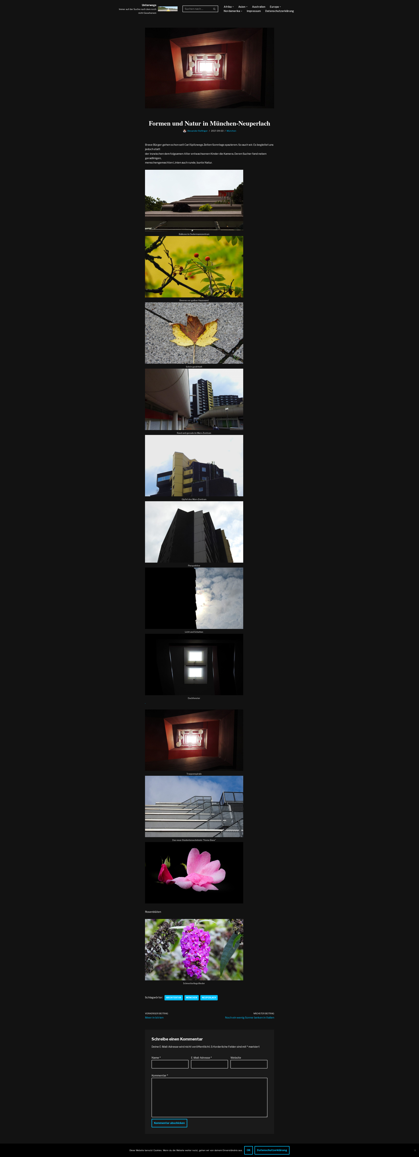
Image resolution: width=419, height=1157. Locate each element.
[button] (233, 6)
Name (156, 1057)
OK (248, 1150)
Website (235, 1057)
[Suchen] (214, 9)
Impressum (254, 11)
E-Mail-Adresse (201, 1057)
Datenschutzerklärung (279, 11)
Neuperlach (209, 997)
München (231, 130)
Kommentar (160, 1075)
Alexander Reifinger (197, 130)
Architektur (173, 997)
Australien (258, 6)
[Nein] (415, 1150)
